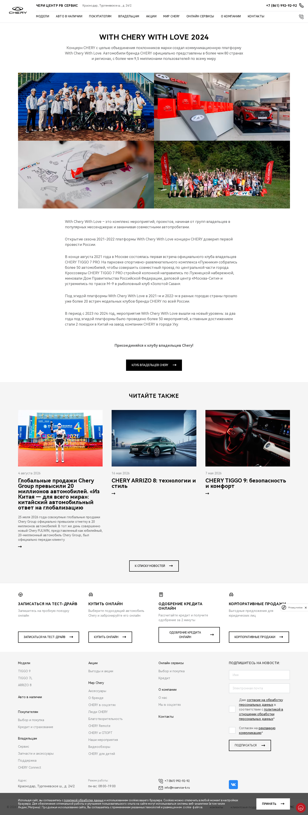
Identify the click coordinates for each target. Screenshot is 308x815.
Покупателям (100, 16)
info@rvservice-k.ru (177, 787)
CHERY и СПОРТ (100, 733)
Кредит (164, 678)
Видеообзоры (99, 747)
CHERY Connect (29, 767)
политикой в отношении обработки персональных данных (261, 714)
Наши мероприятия (103, 740)
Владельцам (128, 16)
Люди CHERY (98, 712)
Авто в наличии (69, 16)
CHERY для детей (101, 754)
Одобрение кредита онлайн (185, 635)
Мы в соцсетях (170, 704)
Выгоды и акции (100, 671)
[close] (306, 607)
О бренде (95, 698)
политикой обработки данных (83, 800)
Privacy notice (295, 607)
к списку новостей (150, 566)
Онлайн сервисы (200, 16)
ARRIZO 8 (25, 685)
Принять (269, 804)
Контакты (256, 16)
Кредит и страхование (35, 727)
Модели (42, 16)
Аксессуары (97, 691)
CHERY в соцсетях (102, 705)
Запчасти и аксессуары (36, 753)
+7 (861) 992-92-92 (177, 781)
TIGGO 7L (25, 678)
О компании (231, 16)
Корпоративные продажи (254, 637)
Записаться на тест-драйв (44, 637)
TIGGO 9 (24, 671)
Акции (151, 16)
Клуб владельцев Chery (150, 365)
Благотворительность (105, 719)
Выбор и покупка (31, 720)
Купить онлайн (106, 637)
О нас (163, 698)
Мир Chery (171, 16)
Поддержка (27, 760)
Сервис (23, 746)
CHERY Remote (99, 726)
